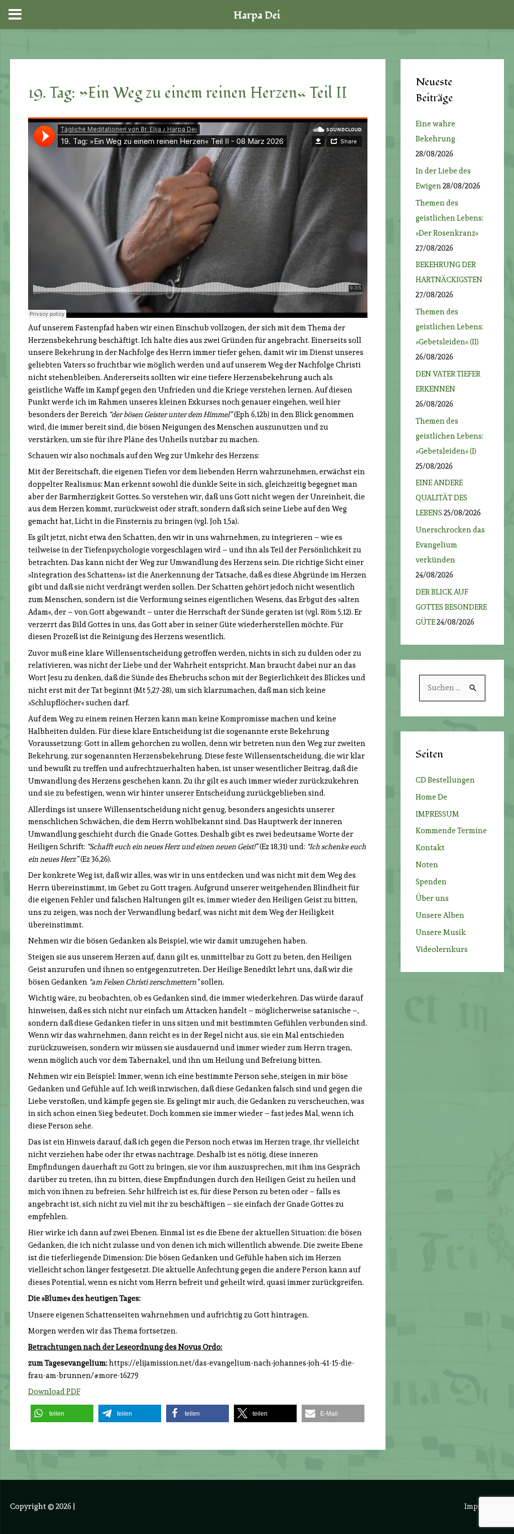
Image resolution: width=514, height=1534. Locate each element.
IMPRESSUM (437, 814)
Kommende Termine (451, 830)
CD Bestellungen (445, 780)
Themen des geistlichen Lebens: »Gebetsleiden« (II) (449, 326)
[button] (62, 1413)
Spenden (431, 881)
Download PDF (54, 1391)
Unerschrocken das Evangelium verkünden (450, 544)
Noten (427, 864)
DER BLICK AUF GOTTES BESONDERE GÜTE (451, 607)
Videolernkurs (442, 949)
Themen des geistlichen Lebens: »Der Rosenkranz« (449, 218)
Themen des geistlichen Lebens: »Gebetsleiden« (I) (449, 436)
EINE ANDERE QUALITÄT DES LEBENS (441, 497)
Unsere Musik (441, 932)
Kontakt (430, 847)
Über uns (432, 898)
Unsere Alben (440, 915)
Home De (431, 797)
